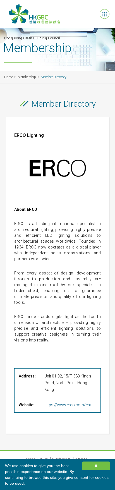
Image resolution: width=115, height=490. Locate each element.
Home (8, 77)
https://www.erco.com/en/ (68, 405)
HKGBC (34, 14)
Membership (27, 77)
